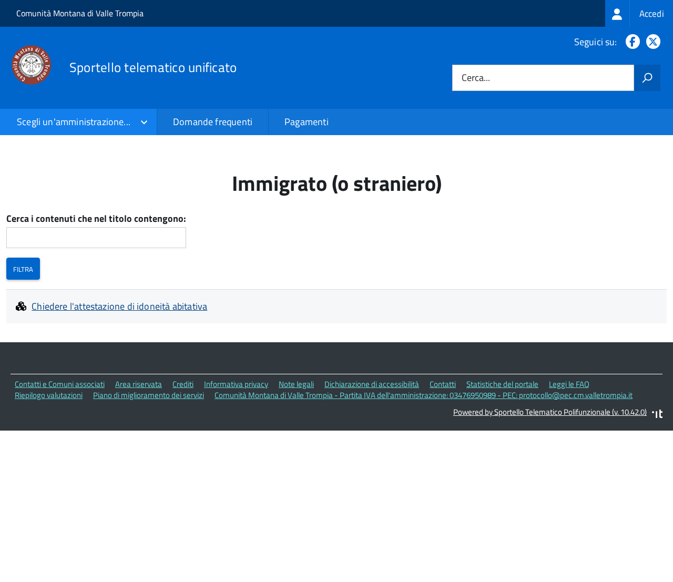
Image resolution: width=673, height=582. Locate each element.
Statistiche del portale (502, 384)
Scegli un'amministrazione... (73, 122)
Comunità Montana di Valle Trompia (80, 13)
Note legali (296, 384)
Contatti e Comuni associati (60, 384)
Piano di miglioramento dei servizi (148, 395)
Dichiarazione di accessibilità (371, 384)
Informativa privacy (236, 384)
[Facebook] (630, 42)
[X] (651, 42)
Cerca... (476, 78)
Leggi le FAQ (569, 384)
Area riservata (138, 384)
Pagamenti (306, 122)
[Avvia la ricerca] (647, 78)
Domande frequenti (212, 122)
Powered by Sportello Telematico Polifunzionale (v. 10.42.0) (550, 412)
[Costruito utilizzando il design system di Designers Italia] (657, 415)
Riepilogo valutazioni (49, 395)
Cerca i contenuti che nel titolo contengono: (96, 218)
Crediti (182, 384)
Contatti (443, 384)
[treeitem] (639, 13)
